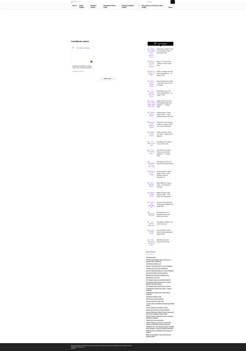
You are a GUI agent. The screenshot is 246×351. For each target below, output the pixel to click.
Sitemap (73, 348)
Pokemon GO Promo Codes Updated (157, 310)
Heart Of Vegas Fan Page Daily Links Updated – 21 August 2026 (165, 73)
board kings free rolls (153, 277)
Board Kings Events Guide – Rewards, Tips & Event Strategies (165, 83)
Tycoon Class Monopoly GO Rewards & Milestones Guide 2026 (165, 204)
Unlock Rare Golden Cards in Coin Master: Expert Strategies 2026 (165, 51)
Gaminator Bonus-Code (153, 296)
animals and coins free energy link (157, 268)
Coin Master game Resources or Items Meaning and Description (158, 283)
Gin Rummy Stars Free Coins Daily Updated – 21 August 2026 (164, 93)
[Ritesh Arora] (91, 62)
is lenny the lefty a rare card (155, 301)
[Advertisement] (123, 23)
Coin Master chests (78, 71)
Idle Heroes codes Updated (154, 299)
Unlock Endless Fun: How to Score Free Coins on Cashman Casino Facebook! (158, 323)
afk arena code (151, 257)
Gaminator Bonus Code (109, 6)
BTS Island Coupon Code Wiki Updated (158, 280)
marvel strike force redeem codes (157, 307)
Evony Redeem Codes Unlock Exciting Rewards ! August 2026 (165, 232)
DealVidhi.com (81, 347)
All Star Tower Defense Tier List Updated (159, 266)
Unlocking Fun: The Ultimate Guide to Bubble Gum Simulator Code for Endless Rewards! (160, 327)
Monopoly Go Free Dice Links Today (152, 6)
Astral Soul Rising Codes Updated (156, 273)
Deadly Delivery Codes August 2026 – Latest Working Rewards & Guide (165, 114)
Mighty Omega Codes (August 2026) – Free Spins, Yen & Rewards (163, 194)
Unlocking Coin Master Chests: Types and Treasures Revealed (82, 67)
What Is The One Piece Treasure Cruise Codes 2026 (164, 63)
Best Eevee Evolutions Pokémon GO (157, 275)
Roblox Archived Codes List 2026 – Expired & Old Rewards (164, 134)
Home (74, 6)
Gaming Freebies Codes (128, 6)
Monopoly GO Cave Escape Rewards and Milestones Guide (163, 214)
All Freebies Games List (153, 264)
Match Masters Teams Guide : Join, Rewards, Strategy (164, 185)
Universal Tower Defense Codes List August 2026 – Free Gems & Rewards (165, 124)
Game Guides (81, 6)
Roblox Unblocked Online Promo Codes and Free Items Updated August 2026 (159, 313)
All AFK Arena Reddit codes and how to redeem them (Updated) (158, 260)
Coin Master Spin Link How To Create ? (158, 286)
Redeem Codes (93, 6)
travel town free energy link (154, 320)
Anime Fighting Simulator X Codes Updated (159, 271)
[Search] (173, 2)
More (170, 7)
